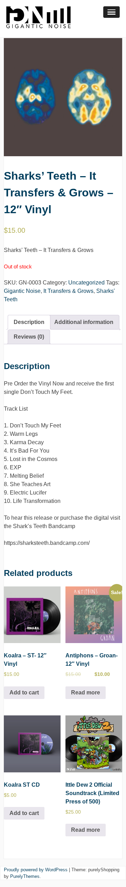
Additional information (83, 322)
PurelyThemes (25, 876)
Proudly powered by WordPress (36, 869)
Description (29, 322)
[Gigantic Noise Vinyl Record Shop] (39, 33)
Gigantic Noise (22, 291)
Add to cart (24, 692)
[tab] (29, 322)
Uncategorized (86, 283)
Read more (85, 692)
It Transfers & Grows (68, 291)
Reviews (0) (29, 337)
